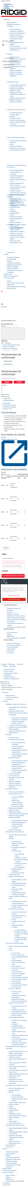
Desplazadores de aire (16, 242)
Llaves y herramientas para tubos (16, 137)
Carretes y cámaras (17, 723)
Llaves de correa (16, 981)
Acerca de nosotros (9, 278)
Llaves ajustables (16, 983)
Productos (6, 19)
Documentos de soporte (9, 405)
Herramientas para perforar (19, 883)
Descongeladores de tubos (19, 1011)
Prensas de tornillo (15, 207)
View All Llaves (16, 953)
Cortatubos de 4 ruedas (21, 932)
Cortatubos (15, 927)
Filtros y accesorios (15, 240)
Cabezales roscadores (21, 858)
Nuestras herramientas (10, 605)
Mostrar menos (5, 394)
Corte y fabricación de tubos (17, 126)
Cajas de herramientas (15, 1123)
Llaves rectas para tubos (18, 955)
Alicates (12, 215)
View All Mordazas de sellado (20, 760)
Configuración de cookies (11, 673)
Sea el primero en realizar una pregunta (13, 575)
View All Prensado (15, 57)
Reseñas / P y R (7, 408)
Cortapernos (13, 211)
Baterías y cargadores (16, 70)
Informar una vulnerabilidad (11, 678)
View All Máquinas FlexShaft (20, 820)
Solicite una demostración (11, 276)
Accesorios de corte (15, 64)
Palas (10, 1119)
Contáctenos (10, 272)
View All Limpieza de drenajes (18, 85)
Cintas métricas (13, 1121)
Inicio (2, 343)
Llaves (12, 144)
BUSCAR (4, 341)
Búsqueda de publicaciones (14, 264)
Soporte (6, 254)
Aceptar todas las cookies (14, 599)
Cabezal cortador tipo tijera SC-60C (18, 1074)
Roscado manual (16, 851)
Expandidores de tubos (18, 999)
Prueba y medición (15, 46)
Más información (5, 396)
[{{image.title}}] (8, 361)
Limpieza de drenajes (13, 82)
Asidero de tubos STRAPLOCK (18, 205)
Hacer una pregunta (19, 382)
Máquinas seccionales (16, 92)
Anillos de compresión (16, 72)
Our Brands (7, 8)
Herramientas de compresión (17, 59)
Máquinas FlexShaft (15, 100)
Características (7, 403)
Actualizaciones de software (14, 270)
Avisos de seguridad (12, 268)
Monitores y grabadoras (18, 721)
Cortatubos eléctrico (17, 1026)
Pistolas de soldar (16, 1015)
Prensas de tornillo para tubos (20, 905)
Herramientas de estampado (19, 1001)
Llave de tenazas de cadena (19, 979)
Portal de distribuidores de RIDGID (16, 286)
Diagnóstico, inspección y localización (16, 704)
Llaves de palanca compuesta (20, 977)
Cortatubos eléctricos (17, 925)
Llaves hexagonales (17, 971)
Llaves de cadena (16, 975)
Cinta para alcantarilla (18, 806)
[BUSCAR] (13, 334)
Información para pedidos (9, 407)
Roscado (12, 116)
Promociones (10, 252)
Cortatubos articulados (21, 937)
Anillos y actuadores (15, 62)
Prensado (9, 54)
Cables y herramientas (16, 101)
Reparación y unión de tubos (17, 148)
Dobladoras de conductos (16, 1079)
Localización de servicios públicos (18, 727)
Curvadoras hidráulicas (18, 894)
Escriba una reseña (7, 382)
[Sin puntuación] (6, 378)
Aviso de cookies (8, 671)
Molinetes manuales (17, 804)
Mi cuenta (5, 692)
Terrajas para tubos (20, 867)
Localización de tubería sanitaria (17, 725)
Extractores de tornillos (16, 216)
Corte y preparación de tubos (17, 150)
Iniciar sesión (10, 652)
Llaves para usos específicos (19, 985)
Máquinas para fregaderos (17, 88)
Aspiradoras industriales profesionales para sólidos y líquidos (17, 237)
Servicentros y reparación (14, 263)
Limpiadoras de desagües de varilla (18, 813)
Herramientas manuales (16, 86)
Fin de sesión (9, 699)
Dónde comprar (8, 274)
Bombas (12, 203)
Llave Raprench (16, 966)
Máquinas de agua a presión (17, 98)
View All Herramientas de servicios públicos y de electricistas (17, 172)
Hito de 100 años (11, 288)
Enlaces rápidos (8, 640)
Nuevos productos (12, 22)
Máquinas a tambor (15, 90)
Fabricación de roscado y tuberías (16, 109)
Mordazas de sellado (15, 61)
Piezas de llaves (16, 986)
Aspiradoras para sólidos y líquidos (16, 224)
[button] (14, 1)
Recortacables (13, 1077)
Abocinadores (15, 997)
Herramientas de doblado (18, 995)
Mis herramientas (11, 259)
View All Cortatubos (20, 930)
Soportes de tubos (17, 907)
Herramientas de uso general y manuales (17, 1085)
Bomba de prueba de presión (19, 1013)
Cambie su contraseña (12, 697)
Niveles (12, 209)
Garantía (9, 261)
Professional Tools (9, 6)
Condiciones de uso (9, 677)
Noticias (9, 281)
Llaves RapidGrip (17, 960)
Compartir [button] (4, 385)
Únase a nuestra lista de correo (15, 283)
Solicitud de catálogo (12, 266)
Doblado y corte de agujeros (17, 120)
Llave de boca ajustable (18, 973)
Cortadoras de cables (14, 1076)
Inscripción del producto (13, 257)
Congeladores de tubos (18, 1009)
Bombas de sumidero (17, 1097)
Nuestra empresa (9, 629)
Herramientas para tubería (19, 892)
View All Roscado (16, 841)
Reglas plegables (14, 213)
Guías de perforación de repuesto (18, 1115)
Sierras (14, 919)
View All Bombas (16, 1095)
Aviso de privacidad (9, 669)
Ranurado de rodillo (15, 118)
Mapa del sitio (7, 675)
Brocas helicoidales (15, 222)
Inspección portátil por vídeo (17, 33)
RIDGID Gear (10, 284)
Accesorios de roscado (18, 872)
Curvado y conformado (16, 146)
